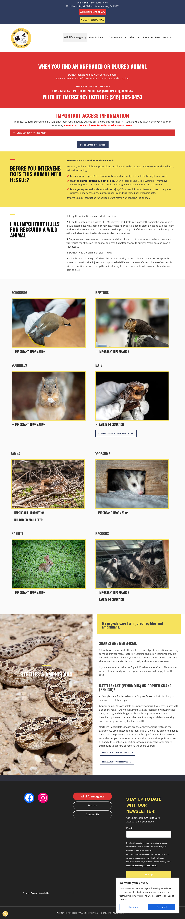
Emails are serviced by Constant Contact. (141, 865)
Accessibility (44, 893)
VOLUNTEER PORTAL (92, 19)
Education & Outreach (155, 37)
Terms (34, 893)
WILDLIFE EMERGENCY (92, 12)
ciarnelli (70, 893)
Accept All (162, 907)
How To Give (96, 37)
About (132, 37)
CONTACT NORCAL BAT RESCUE (113, 433)
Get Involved (116, 37)
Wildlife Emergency (75, 37)
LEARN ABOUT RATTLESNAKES (115, 762)
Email (129, 828)
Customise (133, 907)
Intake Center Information (93, 144)
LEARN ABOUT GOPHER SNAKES (116, 753)
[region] (147, 895)
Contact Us (92, 814)
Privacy (26, 893)
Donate (92, 805)
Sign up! (149, 874)
